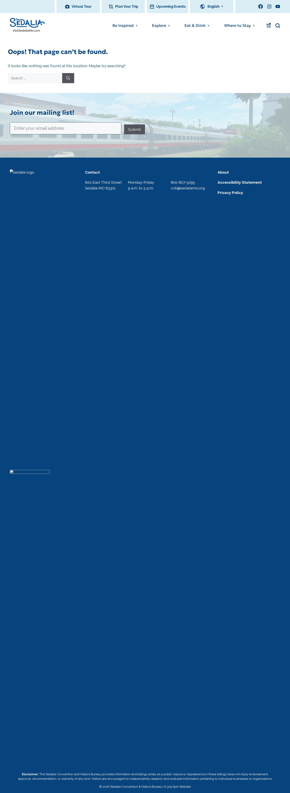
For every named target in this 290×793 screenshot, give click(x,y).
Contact (92, 172)
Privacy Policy (230, 192)
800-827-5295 (183, 182)
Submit (134, 129)
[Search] (68, 78)
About (223, 172)
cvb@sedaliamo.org (188, 188)
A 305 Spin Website (177, 786)
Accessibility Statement (240, 182)
